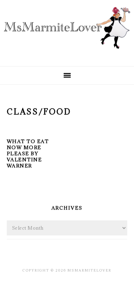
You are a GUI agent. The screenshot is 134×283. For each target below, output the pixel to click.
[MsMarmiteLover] (67, 54)
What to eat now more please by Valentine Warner (28, 153)
